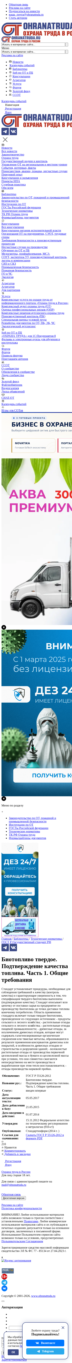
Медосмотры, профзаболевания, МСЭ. (25, 253)
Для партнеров (10, 290)
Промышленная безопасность (20, 267)
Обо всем (7, 187)
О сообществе (10, 368)
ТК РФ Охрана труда (14, 214)
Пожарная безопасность (16, 270)
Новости (18, 62)
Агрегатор (19, 80)
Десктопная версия (13, 1198)
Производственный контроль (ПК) (23, 316)
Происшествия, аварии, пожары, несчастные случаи (34, 171)
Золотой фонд (21, 91)
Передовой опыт (12, 174)
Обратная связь (18, 4)
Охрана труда (9, 157)
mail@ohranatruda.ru (13, 1184)
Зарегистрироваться (14, 1359)
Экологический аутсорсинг (18, 326)
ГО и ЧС (6, 273)
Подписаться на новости (24, 11)
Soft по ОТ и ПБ (23, 72)
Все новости (9, 151)
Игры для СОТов (12, 410)
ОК (13, 1352)
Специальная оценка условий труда (24, 319)
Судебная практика (13, 184)
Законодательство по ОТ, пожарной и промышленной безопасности (32, 819)
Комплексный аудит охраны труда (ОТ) (26, 306)
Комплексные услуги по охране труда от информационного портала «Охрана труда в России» (34, 301)
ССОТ (17, 94)
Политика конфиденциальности (21, 1208)
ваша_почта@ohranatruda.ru (26, 14)
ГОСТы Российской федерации (21, 207)
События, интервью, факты (18, 167)
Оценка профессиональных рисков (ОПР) (27, 309)
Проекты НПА (10, 181)
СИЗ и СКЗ (8, 263)
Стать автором (18, 17)
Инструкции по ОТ (13, 204)
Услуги (17, 83)
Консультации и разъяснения (19, 177)
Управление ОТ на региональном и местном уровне (34, 164)
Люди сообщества (12, 375)
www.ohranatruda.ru (43, 1295)
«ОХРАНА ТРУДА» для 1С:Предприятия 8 (28, 336)
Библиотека (20, 69)
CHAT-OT (7, 397)
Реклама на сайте (19, 7)
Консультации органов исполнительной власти (31, 230)
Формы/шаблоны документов (20, 217)
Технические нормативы (17, 210)
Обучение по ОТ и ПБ (15, 250)
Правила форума (12, 355)
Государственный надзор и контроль (24, 161)
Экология (7, 277)
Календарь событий (22, 65)
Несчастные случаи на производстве (24, 247)
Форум (17, 87)
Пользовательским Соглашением (22, 1241)
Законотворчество (12, 154)
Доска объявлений (13, 391)
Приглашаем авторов (14, 358)
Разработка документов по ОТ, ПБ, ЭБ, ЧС (28, 323)
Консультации (21, 76)
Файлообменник (11, 384)
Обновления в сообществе (18, 371)
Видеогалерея (10, 388)
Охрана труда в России (15, 1171)
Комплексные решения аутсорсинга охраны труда (32, 313)
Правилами (31, 1221)
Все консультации (12, 227)
